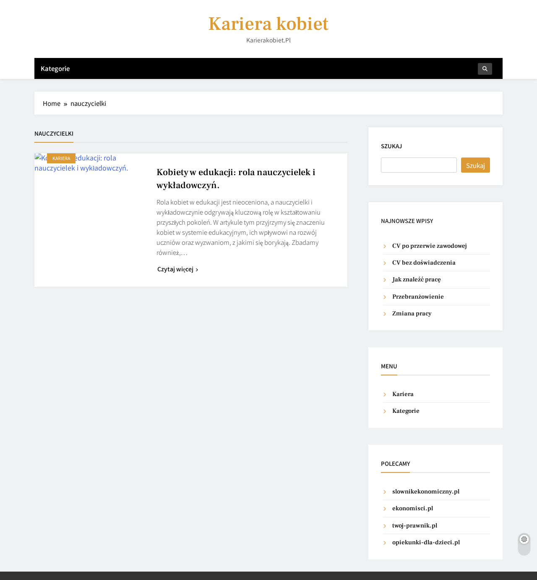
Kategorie (55, 68)
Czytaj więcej (175, 269)
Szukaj (391, 146)
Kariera (61, 158)
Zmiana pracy (412, 314)
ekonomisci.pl (412, 508)
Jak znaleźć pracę (416, 279)
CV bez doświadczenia (424, 263)
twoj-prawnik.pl (414, 526)
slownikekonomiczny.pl (425, 492)
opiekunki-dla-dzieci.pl (426, 542)
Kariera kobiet (268, 24)
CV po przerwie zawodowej (429, 246)
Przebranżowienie (418, 297)
